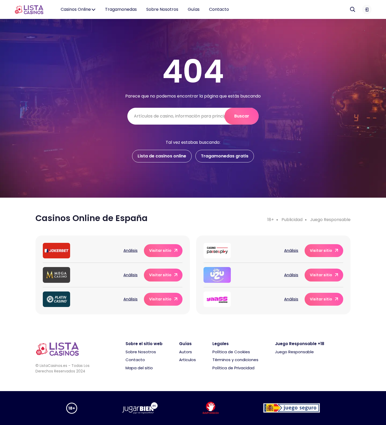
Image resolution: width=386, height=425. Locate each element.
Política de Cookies (231, 352)
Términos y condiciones (235, 359)
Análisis (130, 250)
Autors (185, 352)
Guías (194, 9)
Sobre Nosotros (162, 9)
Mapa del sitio (139, 368)
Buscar (241, 116)
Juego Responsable (330, 220)
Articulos (187, 359)
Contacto (219, 9)
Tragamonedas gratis (224, 156)
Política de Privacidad (233, 368)
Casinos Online (76, 9)
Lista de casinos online (162, 156)
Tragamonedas (121, 9)
